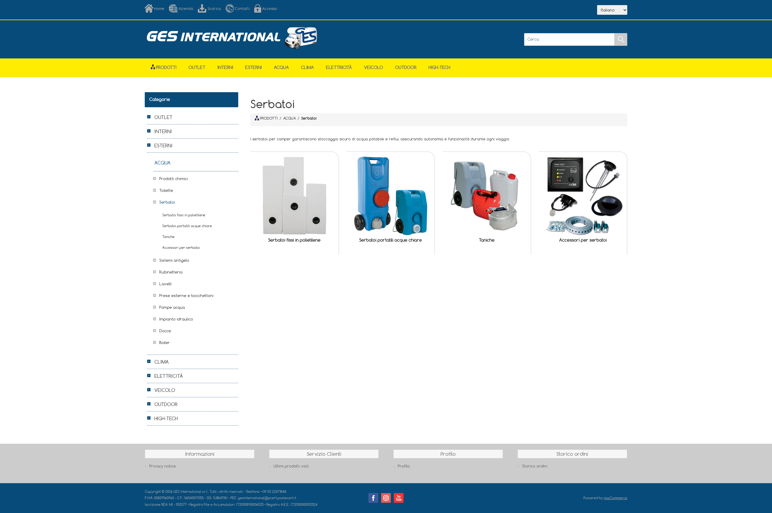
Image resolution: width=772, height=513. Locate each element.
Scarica (214, 8)
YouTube (398, 498)
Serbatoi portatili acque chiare (390, 240)
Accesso (269, 8)
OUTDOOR (405, 67)
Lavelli (165, 283)
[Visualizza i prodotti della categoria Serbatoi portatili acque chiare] (391, 196)
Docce (165, 330)
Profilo (404, 466)
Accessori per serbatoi (583, 240)
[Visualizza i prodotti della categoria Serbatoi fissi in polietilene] (294, 196)
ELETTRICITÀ (339, 67)
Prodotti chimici (173, 178)
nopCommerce (615, 498)
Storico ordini (534, 466)
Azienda (186, 8)
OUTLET (196, 67)
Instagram (386, 498)
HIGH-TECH (439, 67)
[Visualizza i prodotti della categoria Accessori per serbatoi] (583, 196)
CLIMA (307, 67)
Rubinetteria (170, 272)
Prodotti (166, 67)
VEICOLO (373, 67)
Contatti (242, 8)
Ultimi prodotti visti (291, 466)
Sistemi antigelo (174, 260)
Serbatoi (167, 202)
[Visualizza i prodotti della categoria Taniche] (487, 196)
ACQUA (281, 67)
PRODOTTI (269, 118)
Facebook (373, 498)
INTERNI (225, 67)
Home (159, 8)
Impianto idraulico (176, 319)
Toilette (166, 190)
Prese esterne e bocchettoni (186, 295)
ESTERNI (253, 67)
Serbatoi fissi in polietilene (294, 240)
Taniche (487, 240)
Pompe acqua (172, 307)
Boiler (164, 342)
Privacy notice (162, 466)
